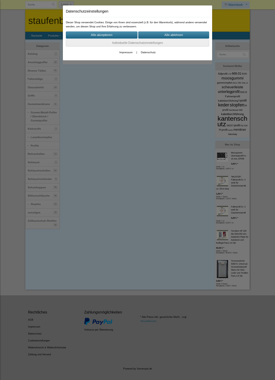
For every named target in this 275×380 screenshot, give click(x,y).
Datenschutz (148, 52)
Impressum (126, 52)
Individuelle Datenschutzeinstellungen (137, 42)
